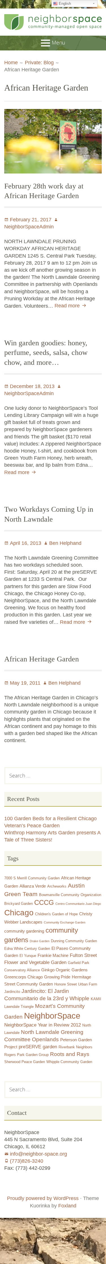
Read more (71, 305)
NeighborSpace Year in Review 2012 (42, 1025)
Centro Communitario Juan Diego (78, 903)
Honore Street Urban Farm (75, 984)
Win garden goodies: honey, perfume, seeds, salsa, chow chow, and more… (46, 353)
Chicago (19, 912)
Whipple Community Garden (69, 1062)
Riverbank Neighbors (75, 1047)
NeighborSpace (52, 1015)
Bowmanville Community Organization (70, 895)
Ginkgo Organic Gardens (64, 969)
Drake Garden (39, 941)
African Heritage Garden (41, 659)
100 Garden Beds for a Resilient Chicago (50, 818)
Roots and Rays (69, 1054)
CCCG (44, 902)
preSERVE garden (38, 1046)
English (64, 3)
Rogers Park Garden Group (26, 1055)
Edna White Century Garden (27, 948)
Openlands (45, 1039)
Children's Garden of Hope (56, 914)
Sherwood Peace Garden (24, 1062)
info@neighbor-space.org (38, 1154)
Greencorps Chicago (23, 976)
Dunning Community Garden (74, 941)
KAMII (96, 999)
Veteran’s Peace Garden (32, 825)
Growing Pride (57, 976)
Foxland (67, 1206)
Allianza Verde (33, 886)
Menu (58, 42)
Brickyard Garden (18, 903)
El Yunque (28, 956)
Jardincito (12, 991)
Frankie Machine (53, 955)
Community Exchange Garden (64, 922)
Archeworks (56, 886)
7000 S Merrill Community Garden (32, 878)
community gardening (24, 931)
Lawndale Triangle (19, 1006)
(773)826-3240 (26, 1161)
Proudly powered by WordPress (43, 1198)
